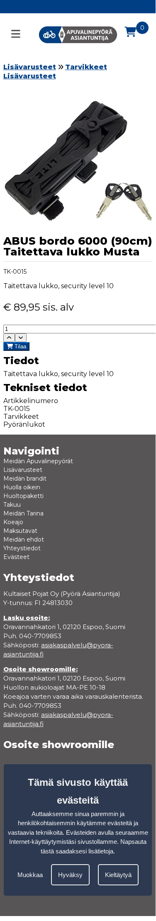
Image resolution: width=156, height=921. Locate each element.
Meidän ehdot (23, 539)
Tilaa (19, 346)
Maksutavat (20, 531)
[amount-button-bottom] (21, 337)
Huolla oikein (21, 487)
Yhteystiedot (22, 548)
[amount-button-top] (9, 337)
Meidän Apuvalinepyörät (38, 461)
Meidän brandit (24, 478)
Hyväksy (70, 874)
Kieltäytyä (118, 874)
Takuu (12, 504)
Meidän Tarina (23, 513)
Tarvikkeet (86, 67)
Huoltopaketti (23, 496)
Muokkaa (30, 874)
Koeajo (13, 522)
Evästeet (16, 557)
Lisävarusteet (29, 67)
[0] (130, 32)
